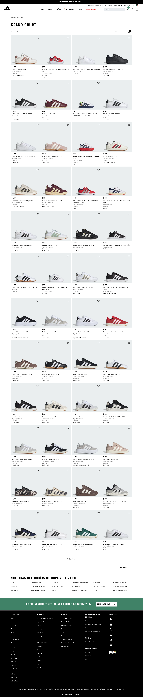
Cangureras (76, 586)
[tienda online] (7, 8)
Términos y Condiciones (44, 689)
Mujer (43, 9)
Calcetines (96, 583)
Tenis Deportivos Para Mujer (120, 587)
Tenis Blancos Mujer (38, 586)
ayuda (101, 5)
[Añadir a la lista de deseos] (37, 39)
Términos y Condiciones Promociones (71, 689)
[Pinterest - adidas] (120, 635)
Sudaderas (14, 590)
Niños (59, 9)
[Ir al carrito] (136, 9)
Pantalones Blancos (120, 590)
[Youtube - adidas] (120, 645)
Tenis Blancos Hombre (80, 583)
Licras (95, 590)
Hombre (51, 9)
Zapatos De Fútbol (99, 586)
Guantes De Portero (38, 590)
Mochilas (14, 586)
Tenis (12, 583)
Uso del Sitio (55, 689)
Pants (54, 590)
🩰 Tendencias (69, 9)
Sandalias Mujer (57, 586)
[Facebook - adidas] (120, 619)
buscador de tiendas (93, 5)
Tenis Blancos (36, 583)
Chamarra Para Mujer (79, 590)
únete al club (130, 5)
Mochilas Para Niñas (120, 583)
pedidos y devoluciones (111, 5)
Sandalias (55, 583)
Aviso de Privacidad (118, 689)
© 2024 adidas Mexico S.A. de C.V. (71, 694)
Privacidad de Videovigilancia (92, 689)
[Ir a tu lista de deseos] (132, 9)
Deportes (80, 9)
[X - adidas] (120, 630)
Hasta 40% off (91, 9)
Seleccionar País (107, 689)
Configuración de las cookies (27, 689)
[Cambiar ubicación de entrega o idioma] (137, 5)
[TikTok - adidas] (120, 640)
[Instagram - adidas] (120, 624)
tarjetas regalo (122, 5)
